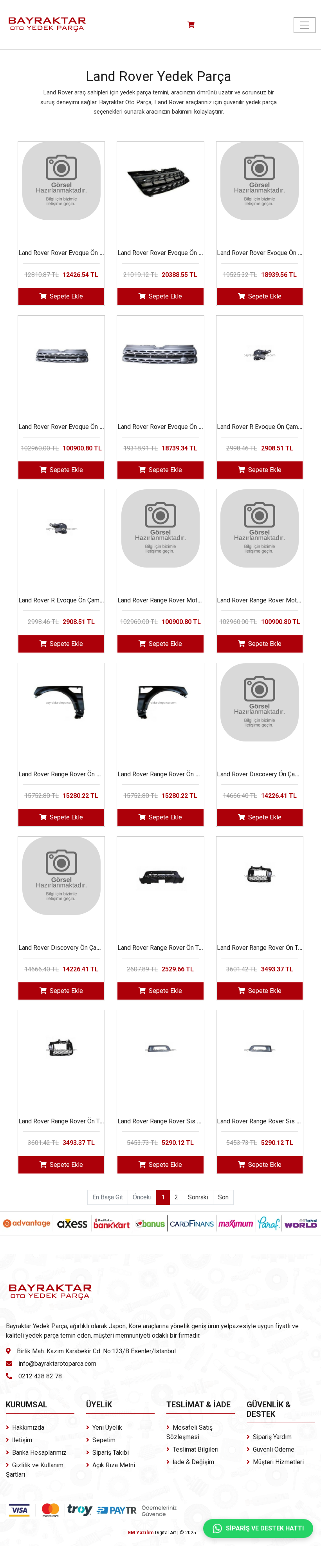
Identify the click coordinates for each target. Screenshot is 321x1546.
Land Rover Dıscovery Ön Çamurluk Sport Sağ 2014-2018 (96, 947)
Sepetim (103, 1440)
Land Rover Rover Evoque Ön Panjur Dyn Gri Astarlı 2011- (96, 253)
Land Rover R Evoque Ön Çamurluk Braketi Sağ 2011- (90, 600)
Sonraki (198, 1197)
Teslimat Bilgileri (195, 1449)
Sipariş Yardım (272, 1437)
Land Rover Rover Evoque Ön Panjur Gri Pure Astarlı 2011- (97, 426)
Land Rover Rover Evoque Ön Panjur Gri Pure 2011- (187, 426)
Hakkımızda (28, 1427)
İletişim (22, 1440)
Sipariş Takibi (110, 1452)
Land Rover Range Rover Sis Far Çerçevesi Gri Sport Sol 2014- (203, 1121)
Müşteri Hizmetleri (278, 1462)
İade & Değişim (193, 1462)
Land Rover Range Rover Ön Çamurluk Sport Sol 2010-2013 (99, 774)
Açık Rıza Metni (113, 1465)
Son (223, 1197)
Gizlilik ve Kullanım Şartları (34, 1469)
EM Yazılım (140, 1532)
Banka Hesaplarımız (39, 1452)
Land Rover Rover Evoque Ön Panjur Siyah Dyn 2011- (189, 253)
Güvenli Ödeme (273, 1449)
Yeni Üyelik (107, 1427)
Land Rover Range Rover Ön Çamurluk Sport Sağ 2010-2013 (199, 774)
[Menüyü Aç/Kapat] (304, 25)
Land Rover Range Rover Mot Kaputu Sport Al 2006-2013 (195, 600)
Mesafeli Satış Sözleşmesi (189, 1432)
